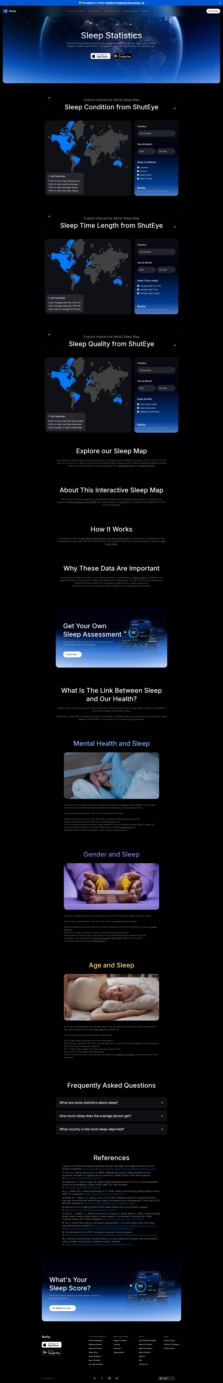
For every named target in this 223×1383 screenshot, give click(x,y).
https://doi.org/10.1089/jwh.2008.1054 (83, 1187)
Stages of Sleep (120, 1340)
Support (142, 1356)
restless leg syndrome (125, 1054)
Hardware (144, 11)
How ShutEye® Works (147, 1340)
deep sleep (98, 1029)
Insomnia (117, 1348)
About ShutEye (144, 1352)
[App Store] (100, 56)
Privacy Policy (169, 1340)
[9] (98, 1046)
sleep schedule (139, 577)
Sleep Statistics (95, 1356)
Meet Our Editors (145, 1344)
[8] (117, 1029)
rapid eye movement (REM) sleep (108, 938)
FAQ (140, 1360)
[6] (127, 932)
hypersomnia (126, 827)
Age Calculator (94, 1360)
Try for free (213, 11)
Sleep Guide (94, 11)
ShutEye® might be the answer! (123, 2)
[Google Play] (122, 56)
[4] (134, 827)
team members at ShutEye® (82, 502)
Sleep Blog (93, 1352)
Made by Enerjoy (145, 1348)
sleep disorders (146, 466)
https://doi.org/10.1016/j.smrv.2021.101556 (123, 1219)
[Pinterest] (116, 1378)
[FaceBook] (94, 1378)
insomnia (124, 805)
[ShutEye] (152, 188)
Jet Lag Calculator (96, 1364)
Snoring (117, 1344)
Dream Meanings (130, 11)
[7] (105, 941)
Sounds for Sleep (112, 11)
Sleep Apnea (119, 1352)
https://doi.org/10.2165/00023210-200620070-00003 (109, 1203)
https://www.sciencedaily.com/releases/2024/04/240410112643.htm (98, 1244)
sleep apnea (98, 941)
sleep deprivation (126, 466)
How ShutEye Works (76, 11)
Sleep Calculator (95, 1348)
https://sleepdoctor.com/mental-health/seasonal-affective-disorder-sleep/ (119, 1169)
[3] (153, 824)
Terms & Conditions (171, 1344)
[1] (141, 808)
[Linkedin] (109, 1378)
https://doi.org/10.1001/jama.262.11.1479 (84, 1178)
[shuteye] (9, 11)
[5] (71, 930)
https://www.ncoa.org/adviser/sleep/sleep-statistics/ (90, 1210)
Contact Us (143, 1364)
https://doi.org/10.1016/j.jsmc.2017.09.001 (105, 1194)
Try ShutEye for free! (61, 1308)
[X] (102, 1378)
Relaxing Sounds (95, 1344)
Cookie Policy (169, 1348)
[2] (139, 819)
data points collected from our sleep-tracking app (105, 538)
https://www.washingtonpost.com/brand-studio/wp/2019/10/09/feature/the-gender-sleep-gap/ (111, 1235)
